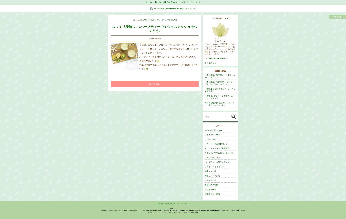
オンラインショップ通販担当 (217, 148)
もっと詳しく (210, 63)
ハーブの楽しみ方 (170, 20)
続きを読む (154, 84)
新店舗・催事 (210, 190)
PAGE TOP (337, 17)
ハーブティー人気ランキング (217, 162)
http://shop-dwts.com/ (218, 58)
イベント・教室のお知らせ (216, 144)
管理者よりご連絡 (212, 194)
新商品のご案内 (211, 185)
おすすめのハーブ (212, 134)
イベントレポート (212, 139)
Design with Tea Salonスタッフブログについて (173, 204)
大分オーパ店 (210, 180)
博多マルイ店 (210, 171)
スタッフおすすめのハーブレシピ (151, 20)
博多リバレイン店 (212, 176)
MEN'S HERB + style (213, 130)
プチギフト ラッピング (214, 167)
